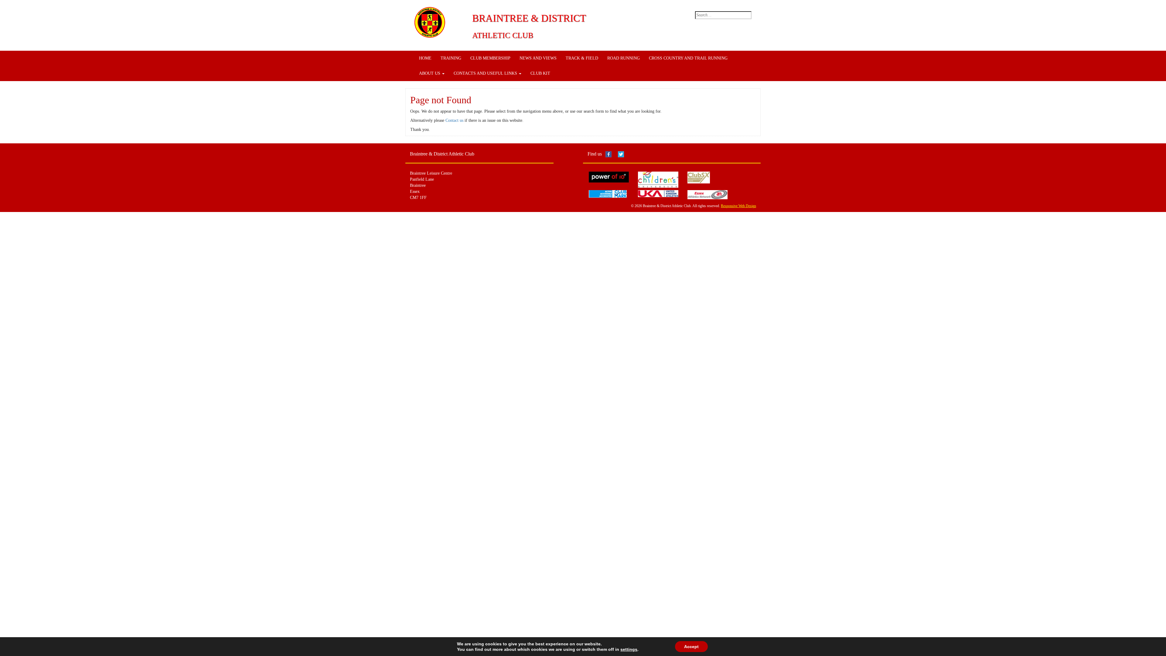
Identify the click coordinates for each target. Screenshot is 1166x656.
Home (425, 58)
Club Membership (490, 58)
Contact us (454, 120)
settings (628, 649)
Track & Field (582, 58)
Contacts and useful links (486, 73)
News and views (538, 58)
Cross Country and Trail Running (688, 58)
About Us (430, 73)
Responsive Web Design (738, 206)
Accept (691, 646)
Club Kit (540, 73)
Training (451, 58)
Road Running (623, 58)
